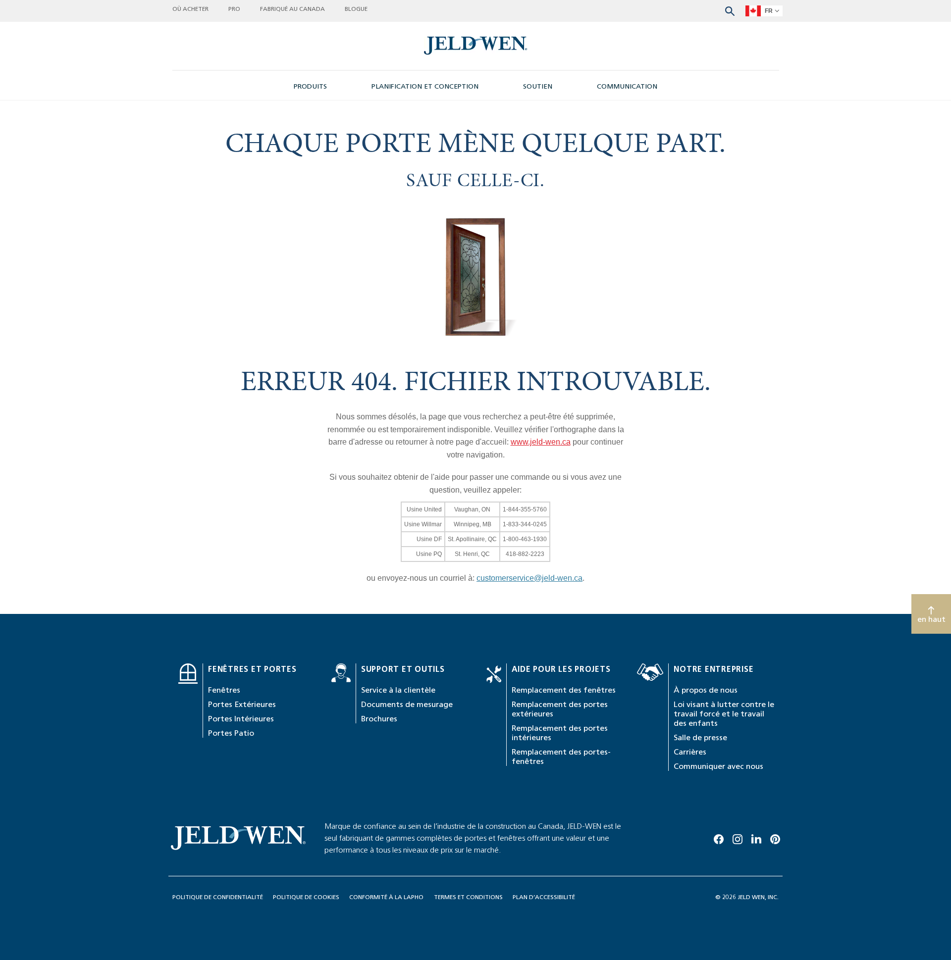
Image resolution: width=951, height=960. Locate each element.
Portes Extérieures (242, 704)
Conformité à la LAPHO (386, 897)
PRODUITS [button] (310, 86)
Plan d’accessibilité (544, 897)
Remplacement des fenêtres (564, 690)
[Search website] (730, 10)
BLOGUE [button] (356, 8)
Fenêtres (224, 690)
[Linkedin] (756, 838)
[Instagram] (737, 838)
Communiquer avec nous (718, 766)
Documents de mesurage (407, 704)
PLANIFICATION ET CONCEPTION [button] (424, 86)
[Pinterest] (775, 838)
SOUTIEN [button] (537, 86)
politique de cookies (306, 897)
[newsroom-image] (476, 46)
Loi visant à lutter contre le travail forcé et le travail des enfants (724, 714)
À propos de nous (706, 690)
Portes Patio (231, 733)
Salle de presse (700, 737)
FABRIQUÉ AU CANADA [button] (292, 8)
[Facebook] (719, 838)
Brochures (379, 718)
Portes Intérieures (241, 718)
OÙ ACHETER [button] (190, 8)
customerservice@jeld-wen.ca (529, 578)
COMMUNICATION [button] (627, 86)
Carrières (690, 752)
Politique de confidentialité (217, 897)
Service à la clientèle (398, 690)
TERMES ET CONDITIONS (468, 897)
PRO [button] (234, 8)
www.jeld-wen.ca (541, 442)
